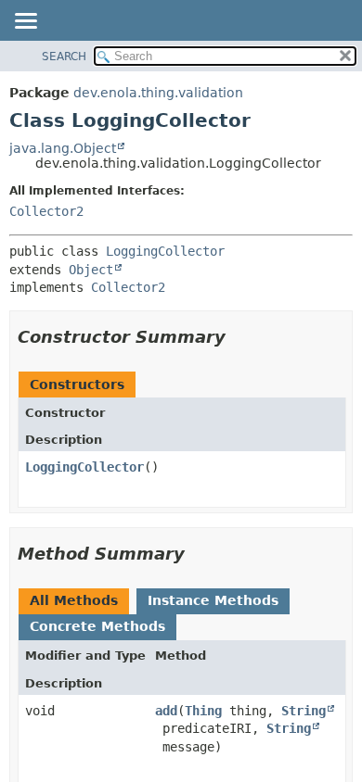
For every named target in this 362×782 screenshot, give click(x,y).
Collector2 (46, 211)
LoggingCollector (165, 251)
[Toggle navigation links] (25, 22)
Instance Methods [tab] (213, 600)
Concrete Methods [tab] (97, 626)
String (303, 710)
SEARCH (64, 56)
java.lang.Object (62, 148)
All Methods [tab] (74, 600)
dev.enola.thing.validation (158, 92)
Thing (203, 710)
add (166, 710)
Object (91, 269)
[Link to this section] (238, 337)
